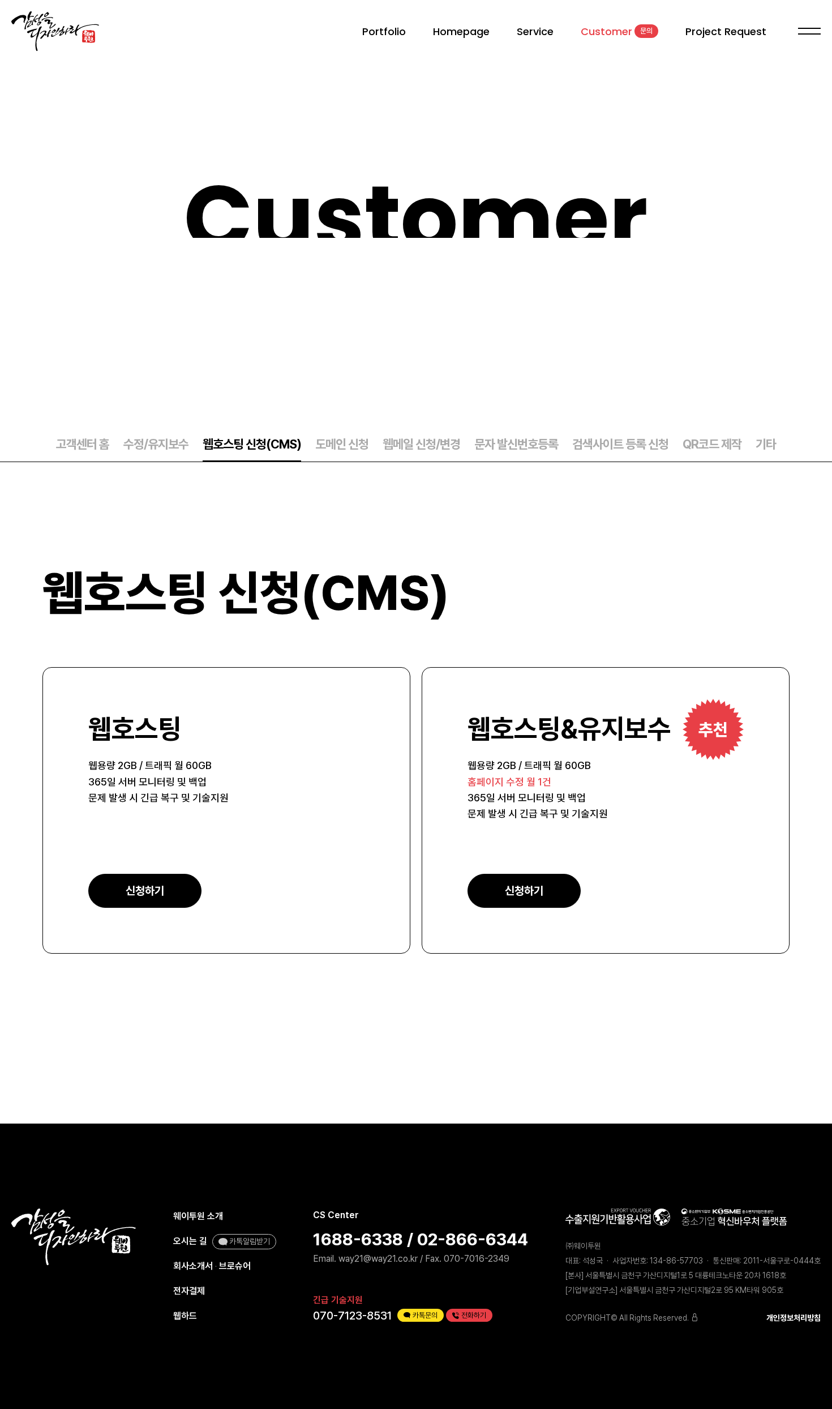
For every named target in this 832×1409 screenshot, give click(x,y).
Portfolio (384, 31)
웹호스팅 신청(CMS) (252, 444)
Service (535, 31)
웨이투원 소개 (198, 1216)
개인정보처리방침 (793, 1317)
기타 (766, 444)
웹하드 (185, 1315)
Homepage (461, 31)
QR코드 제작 (712, 444)
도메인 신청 (341, 444)
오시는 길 (190, 1241)
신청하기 (145, 891)
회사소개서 (193, 1266)
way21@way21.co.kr (378, 1258)
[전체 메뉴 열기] (807, 31)
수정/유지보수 (155, 444)
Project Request (725, 31)
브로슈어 (235, 1266)
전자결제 (189, 1291)
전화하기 (473, 1315)
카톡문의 (425, 1315)
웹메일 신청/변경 (421, 444)
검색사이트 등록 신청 (620, 444)
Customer (617, 31)
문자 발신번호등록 (516, 444)
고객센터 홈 (82, 444)
